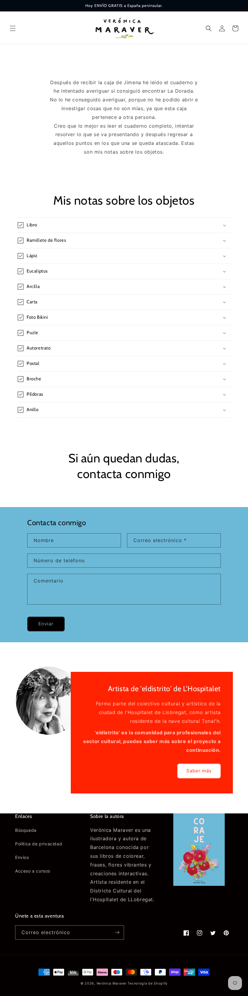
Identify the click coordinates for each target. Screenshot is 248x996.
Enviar (46, 624)
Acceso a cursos (32, 870)
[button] (12, 28)
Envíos (22, 857)
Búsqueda (26, 830)
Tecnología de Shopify (148, 983)
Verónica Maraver (111, 983)
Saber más (199, 771)
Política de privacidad (38, 843)
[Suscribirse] (117, 932)
